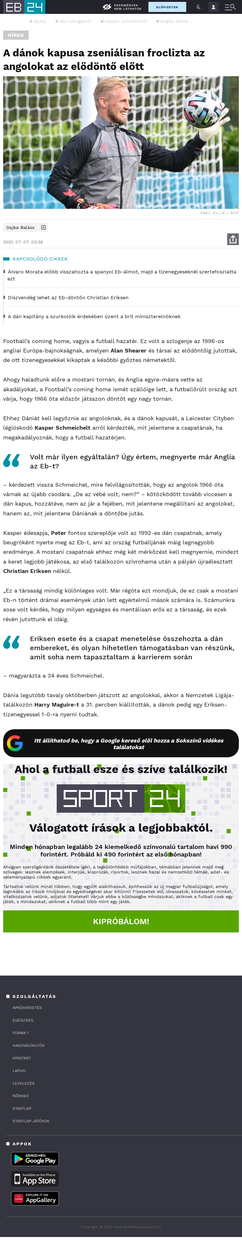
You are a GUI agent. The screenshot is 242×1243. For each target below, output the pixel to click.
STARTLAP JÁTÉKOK (31, 1121)
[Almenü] (230, 7)
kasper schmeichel (126, 21)
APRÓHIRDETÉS (27, 1007)
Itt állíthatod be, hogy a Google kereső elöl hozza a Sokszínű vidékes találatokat (128, 743)
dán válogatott (76, 21)
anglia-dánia (174, 21)
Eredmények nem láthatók (128, 6)
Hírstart (22, 1058)
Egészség (23, 1020)
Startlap (22, 1108)
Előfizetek (167, 7)
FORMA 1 (21, 1033)
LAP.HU (19, 1070)
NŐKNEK (21, 1096)
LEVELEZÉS (24, 1083)
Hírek (16, 35)
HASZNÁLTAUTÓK (29, 1045)
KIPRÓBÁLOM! (121, 921)
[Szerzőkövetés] (43, 227)
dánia (40, 21)
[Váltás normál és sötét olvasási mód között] (199, 7)
